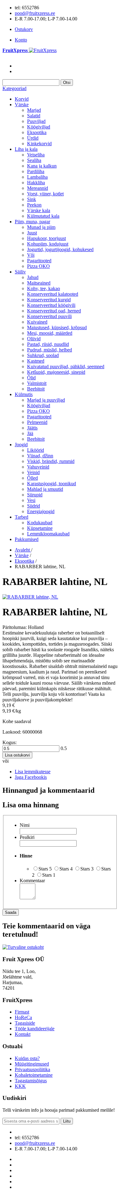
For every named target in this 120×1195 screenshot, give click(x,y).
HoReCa (23, 1017)
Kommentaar (32, 880)
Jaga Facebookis (31, 777)
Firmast (22, 1011)
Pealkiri (27, 837)
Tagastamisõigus (31, 1080)
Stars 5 (45, 868)
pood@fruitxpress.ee (35, 13)
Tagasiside (25, 1023)
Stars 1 (48, 875)
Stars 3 (87, 868)
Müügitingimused (32, 1063)
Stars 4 (66, 868)
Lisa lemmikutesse (32, 771)
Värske (22, 555)
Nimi (25, 825)
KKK (20, 1086)
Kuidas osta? (27, 1058)
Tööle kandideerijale (34, 1028)
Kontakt (22, 1034)
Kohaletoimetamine (34, 1075)
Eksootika (24, 561)
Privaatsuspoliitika (32, 1069)
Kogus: (9, 742)
